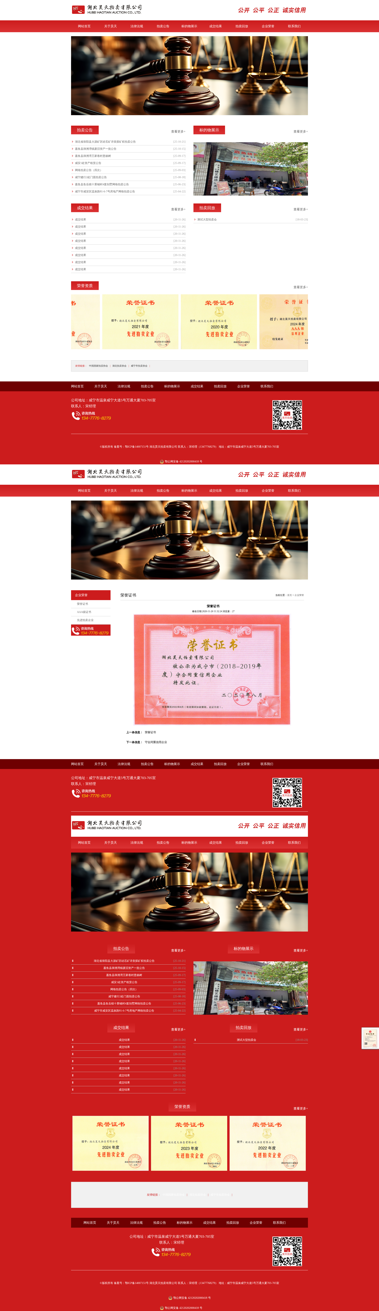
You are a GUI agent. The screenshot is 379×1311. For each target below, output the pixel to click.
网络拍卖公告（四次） (89, 170)
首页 (289, 595)
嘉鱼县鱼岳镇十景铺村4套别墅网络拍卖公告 (102, 184)
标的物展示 (189, 26)
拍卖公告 (163, 26)
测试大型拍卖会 (207, 219)
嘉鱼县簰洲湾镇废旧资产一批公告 (95, 148)
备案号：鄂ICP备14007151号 (131, 446)
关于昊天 (110, 26)
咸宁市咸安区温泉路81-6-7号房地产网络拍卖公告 (105, 191)
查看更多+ (178, 131)
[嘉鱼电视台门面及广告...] (250, 194)
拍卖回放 (241, 26)
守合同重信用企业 (156, 742)
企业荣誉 (268, 26)
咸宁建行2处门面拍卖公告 (91, 177)
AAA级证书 (84, 612)
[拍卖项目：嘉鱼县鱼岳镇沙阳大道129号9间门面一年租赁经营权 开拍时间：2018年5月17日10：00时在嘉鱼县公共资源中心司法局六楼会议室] (189, 114)
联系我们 (294, 26)
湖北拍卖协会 (119, 365)
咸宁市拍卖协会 (139, 365)
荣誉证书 (82, 603)
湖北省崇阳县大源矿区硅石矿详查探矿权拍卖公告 (105, 141)
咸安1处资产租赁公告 (88, 163)
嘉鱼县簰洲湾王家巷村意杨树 (93, 155)
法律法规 (136, 26)
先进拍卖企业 (85, 620)
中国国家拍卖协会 (98, 365)
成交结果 (215, 26)
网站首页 (84, 26)
